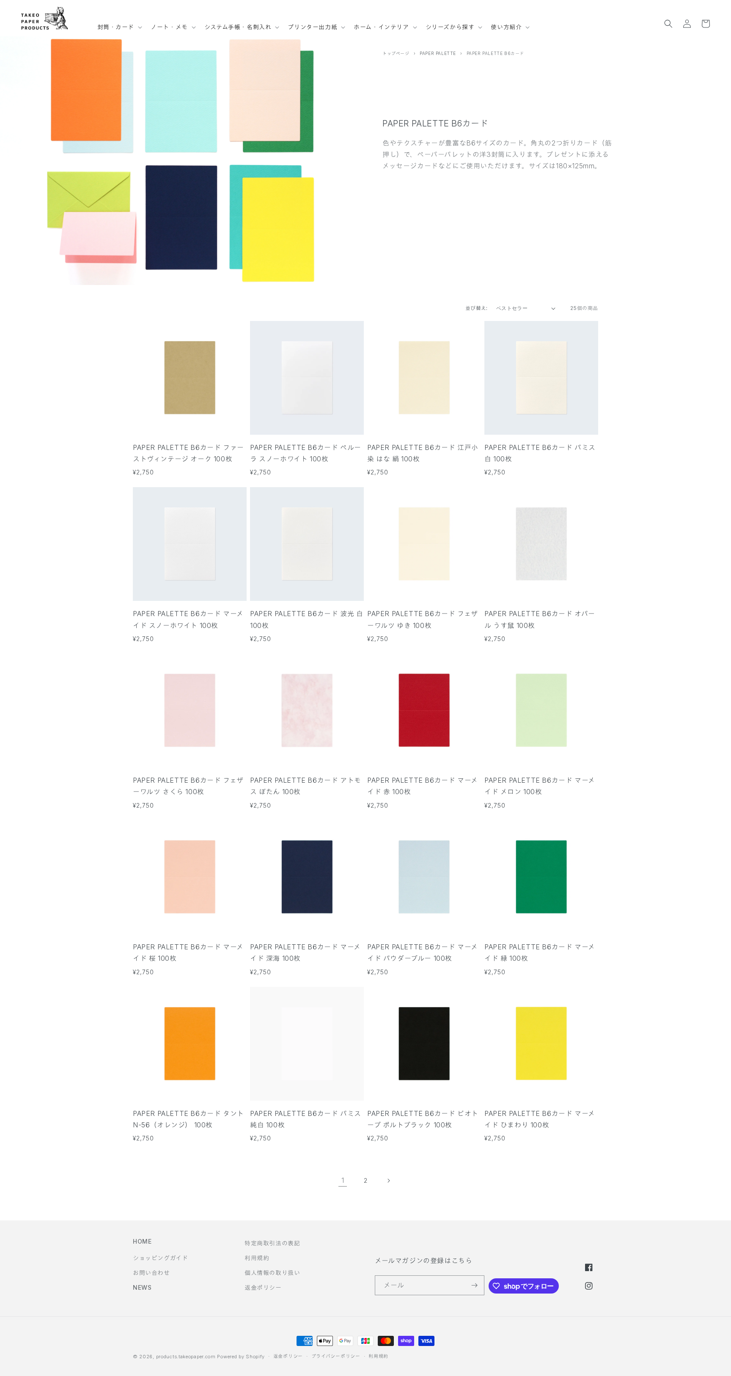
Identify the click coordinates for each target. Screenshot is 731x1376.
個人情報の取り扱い (272, 1272)
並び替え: (476, 308)
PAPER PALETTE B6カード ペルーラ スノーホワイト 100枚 (305, 453)
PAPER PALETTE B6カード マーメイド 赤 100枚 (422, 786)
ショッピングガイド (160, 1257)
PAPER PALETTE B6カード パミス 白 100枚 (540, 453)
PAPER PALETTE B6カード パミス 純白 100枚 (305, 1119)
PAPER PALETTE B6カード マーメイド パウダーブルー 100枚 (422, 952)
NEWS (142, 1287)
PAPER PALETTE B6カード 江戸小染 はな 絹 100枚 (422, 453)
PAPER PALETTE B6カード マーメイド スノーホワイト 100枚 (188, 619)
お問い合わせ (151, 1272)
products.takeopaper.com (186, 1357)
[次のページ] (388, 1180)
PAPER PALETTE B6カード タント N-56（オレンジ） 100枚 (188, 1119)
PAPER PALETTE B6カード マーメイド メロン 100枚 (539, 786)
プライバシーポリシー (335, 1356)
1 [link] (342, 1180)
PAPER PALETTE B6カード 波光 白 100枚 (306, 619)
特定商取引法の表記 (272, 1243)
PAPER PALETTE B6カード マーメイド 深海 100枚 (305, 952)
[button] (119, 23)
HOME (142, 1241)
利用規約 (257, 1257)
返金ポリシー (263, 1287)
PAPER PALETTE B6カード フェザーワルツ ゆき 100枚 (422, 619)
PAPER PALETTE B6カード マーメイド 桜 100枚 (188, 952)
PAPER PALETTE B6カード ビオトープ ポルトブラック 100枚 (422, 1119)
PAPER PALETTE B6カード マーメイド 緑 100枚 (539, 952)
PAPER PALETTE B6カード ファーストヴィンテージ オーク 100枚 (188, 453)
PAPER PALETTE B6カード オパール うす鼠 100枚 (539, 619)
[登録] (474, 1285)
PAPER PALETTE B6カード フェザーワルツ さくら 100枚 (188, 786)
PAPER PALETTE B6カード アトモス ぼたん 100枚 (305, 786)
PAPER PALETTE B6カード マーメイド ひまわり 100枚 (539, 1119)
